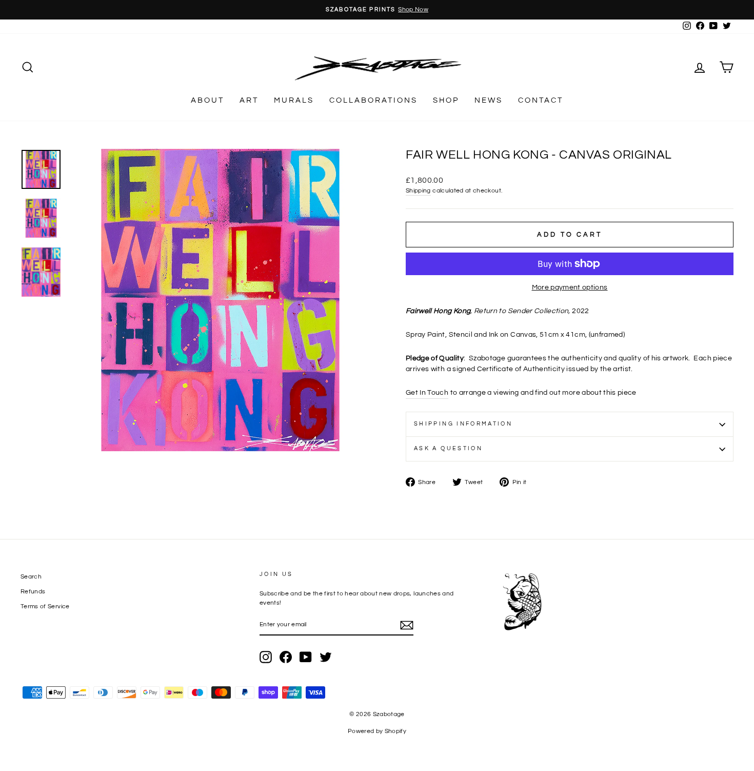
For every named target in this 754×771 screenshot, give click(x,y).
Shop (446, 100)
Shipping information (463, 424)
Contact (540, 100)
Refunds (33, 591)
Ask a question (448, 448)
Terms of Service (45, 606)
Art (249, 100)
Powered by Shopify (377, 731)
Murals (294, 100)
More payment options (570, 287)
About (207, 100)
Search (31, 576)
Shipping (418, 190)
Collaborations (373, 100)
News (488, 100)
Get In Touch (427, 392)
